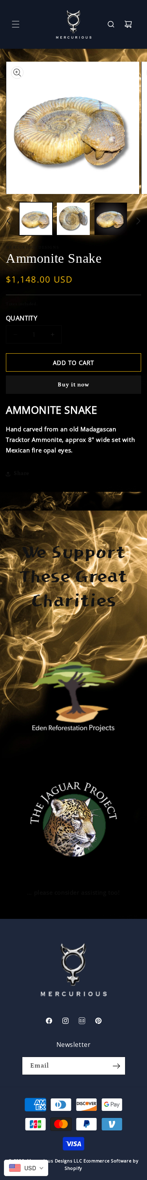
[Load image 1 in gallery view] (36, 218)
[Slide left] (8, 221)
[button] (15, 24)
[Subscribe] (116, 1066)
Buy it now (73, 384)
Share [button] (21, 473)
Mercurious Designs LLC (54, 1161)
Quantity (21, 318)
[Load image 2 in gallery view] (73, 218)
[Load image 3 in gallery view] (110, 218)
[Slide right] (138, 221)
